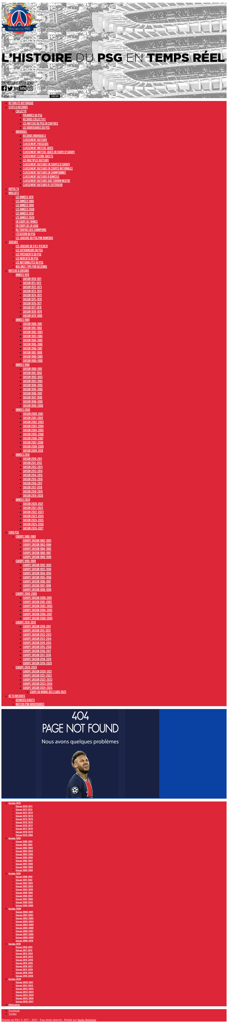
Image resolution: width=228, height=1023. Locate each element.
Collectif (21, 111)
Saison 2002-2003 (33, 422)
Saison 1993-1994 (33, 381)
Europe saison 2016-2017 (37, 651)
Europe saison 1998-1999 (37, 590)
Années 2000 (23, 410)
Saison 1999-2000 (33, 405)
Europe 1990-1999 (26, 561)
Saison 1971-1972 (32, 283)
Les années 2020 (25, 217)
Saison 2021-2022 (33, 508)
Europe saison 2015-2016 (37, 647)
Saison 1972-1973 (32, 287)
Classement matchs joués (38, 148)
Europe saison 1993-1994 (37, 569)
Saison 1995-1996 (33, 389)
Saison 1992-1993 (33, 377)
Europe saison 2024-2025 (37, 688)
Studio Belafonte (86, 1019)
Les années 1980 (25, 201)
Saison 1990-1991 (32, 369)
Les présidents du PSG (28, 254)
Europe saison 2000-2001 (37, 598)
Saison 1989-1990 (33, 361)
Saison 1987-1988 (32, 352)
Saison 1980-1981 (32, 324)
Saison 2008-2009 (33, 446)
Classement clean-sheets (38, 156)
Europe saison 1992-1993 (37, 565)
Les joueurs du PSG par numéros (34, 238)
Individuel (21, 132)
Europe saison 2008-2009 (37, 618)
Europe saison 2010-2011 (37, 626)
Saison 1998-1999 (33, 401)
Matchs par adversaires (30, 704)
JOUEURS (13, 242)
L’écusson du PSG (25, 234)
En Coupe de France (27, 221)
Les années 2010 (25, 213)
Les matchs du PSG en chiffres (40, 123)
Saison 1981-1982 (32, 328)
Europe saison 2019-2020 (37, 663)
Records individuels (34, 136)
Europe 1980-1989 (26, 536)
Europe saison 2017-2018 (37, 655)
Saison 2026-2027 (33, 528)
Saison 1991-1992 (32, 373)
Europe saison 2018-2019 (37, 659)
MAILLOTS (14, 193)
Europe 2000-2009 (26, 594)
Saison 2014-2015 (33, 475)
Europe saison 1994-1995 (37, 573)
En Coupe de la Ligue (27, 226)
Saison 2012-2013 (33, 467)
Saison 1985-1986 (33, 344)
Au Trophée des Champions (31, 230)
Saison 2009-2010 (33, 450)
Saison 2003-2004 (33, 426)
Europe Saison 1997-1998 (37, 585)
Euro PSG (14, 532)
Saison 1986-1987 (32, 348)
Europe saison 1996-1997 (37, 581)
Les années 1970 (24, 197)
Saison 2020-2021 (33, 504)
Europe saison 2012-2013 (37, 634)
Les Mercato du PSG (27, 258)
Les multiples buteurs (36, 160)
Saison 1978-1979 (32, 311)
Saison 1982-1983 (33, 332)
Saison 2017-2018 (32, 487)
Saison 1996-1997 (32, 393)
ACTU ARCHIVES (17, 696)
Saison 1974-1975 (32, 295)
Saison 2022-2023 (33, 512)
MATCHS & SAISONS (19, 271)
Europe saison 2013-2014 (37, 639)
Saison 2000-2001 (33, 414)
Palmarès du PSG (32, 115)
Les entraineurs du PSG (29, 250)
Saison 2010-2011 (32, 459)
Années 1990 (23, 365)
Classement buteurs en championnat (44, 172)
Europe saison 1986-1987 (37, 553)
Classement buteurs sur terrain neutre (46, 181)
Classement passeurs (35, 144)
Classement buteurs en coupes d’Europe (46, 164)
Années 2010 (23, 455)
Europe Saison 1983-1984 (37, 545)
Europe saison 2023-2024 (37, 684)
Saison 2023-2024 (33, 516)
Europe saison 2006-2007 (37, 614)
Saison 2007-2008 (33, 442)
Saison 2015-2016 (33, 479)
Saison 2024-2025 (33, 520)
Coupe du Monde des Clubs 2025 (48, 692)
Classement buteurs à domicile (41, 177)
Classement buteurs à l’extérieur (43, 185)
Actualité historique (21, 103)
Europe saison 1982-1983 (37, 540)
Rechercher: (8, 96)
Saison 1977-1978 (32, 307)
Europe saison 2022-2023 (37, 679)
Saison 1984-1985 (33, 340)
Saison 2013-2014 (33, 471)
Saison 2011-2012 (32, 463)
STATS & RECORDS (18, 107)
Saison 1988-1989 (33, 356)
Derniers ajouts (25, 700)
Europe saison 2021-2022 (37, 675)
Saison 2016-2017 (32, 483)
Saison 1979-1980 (32, 316)
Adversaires (14, 1004)
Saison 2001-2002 (33, 418)
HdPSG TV (14, 189)
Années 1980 (23, 320)
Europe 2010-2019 (26, 622)
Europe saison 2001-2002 (37, 602)
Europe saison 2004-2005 (37, 610)
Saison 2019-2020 (33, 495)
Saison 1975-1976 (32, 299)
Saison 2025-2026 (33, 524)
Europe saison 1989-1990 (37, 557)
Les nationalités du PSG (29, 262)
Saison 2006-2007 (33, 438)
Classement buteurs (35, 140)
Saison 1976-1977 (32, 303)
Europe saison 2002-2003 (37, 606)
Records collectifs (34, 119)
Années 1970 (22, 275)
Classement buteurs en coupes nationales (48, 168)
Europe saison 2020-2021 (37, 671)
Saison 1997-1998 (32, 397)
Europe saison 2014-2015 (37, 643)
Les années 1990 (25, 205)
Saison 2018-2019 (33, 491)
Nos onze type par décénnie (31, 266)
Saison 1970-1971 (32, 279)
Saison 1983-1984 (33, 336)
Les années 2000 (25, 209)
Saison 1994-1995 (33, 385)
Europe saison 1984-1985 (37, 549)
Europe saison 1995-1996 (37, 577)
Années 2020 (23, 500)
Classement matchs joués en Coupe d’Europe (49, 152)
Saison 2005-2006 (33, 434)
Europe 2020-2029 (26, 667)
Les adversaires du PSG (36, 127)
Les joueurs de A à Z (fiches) (32, 246)
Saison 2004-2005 (33, 430)
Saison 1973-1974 (32, 291)
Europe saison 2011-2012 (37, 630)
